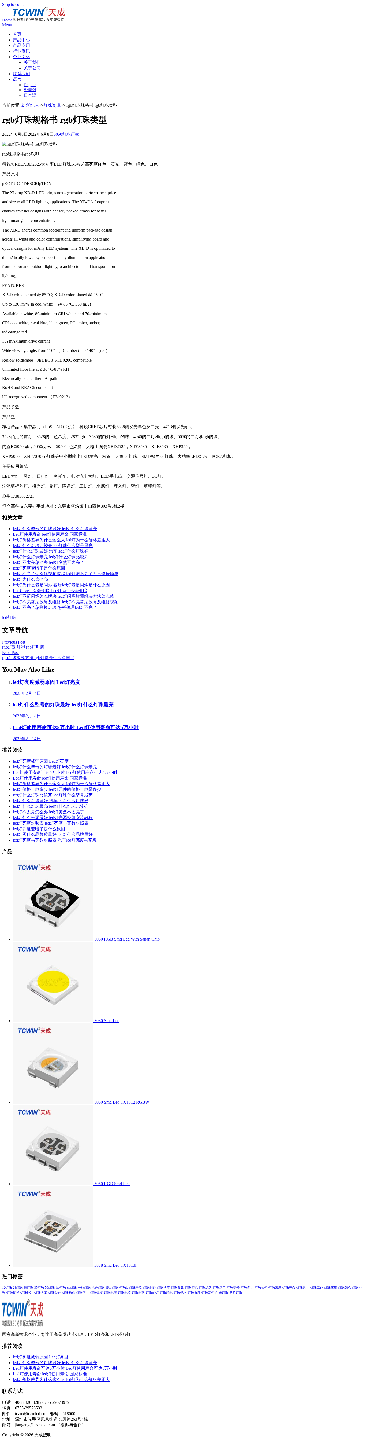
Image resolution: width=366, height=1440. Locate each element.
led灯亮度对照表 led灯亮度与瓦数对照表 (50, 823)
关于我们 (32, 62)
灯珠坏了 (219, 1288)
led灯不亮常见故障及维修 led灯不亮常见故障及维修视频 (65, 602)
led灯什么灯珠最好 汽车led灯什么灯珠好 (50, 551)
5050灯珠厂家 (66, 134)
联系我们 (21, 73)
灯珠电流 (124, 1293)
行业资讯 (21, 51)
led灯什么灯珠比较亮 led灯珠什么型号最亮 (53, 545)
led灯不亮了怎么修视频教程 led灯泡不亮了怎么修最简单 (65, 573)
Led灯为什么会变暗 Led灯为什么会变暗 (50, 590)
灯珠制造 (149, 1288)
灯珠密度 (274, 1288)
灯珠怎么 (344, 1288)
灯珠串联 (135, 1288)
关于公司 (32, 68)
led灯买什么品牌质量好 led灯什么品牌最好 (53, 834)
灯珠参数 (177, 1288)
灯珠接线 (12, 1293)
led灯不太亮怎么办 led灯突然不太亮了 (48, 562)
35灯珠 (39, 1288)
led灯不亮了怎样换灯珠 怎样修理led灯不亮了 (55, 607)
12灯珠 (7, 1288)
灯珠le (123, 1288)
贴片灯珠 (235, 1293)
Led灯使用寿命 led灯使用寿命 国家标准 (50, 534)
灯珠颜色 (207, 1293)
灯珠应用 (330, 1288)
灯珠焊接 (96, 1293)
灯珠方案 (40, 1293)
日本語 (30, 95)
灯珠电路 (138, 1293)
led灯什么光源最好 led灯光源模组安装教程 (53, 817)
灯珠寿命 (288, 1288)
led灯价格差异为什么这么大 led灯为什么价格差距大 (61, 540)
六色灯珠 (98, 1288)
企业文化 (21, 56)
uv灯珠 (72, 1288)
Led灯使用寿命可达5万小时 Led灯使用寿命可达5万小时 (65, 772)
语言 (17, 79)
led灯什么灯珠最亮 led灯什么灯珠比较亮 (50, 556)
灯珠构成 (68, 1293)
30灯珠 (28, 1288)
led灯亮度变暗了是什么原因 (39, 568)
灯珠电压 (110, 1293)
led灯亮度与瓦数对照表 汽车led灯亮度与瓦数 (55, 840)
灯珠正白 (82, 1293)
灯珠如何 (261, 1288)
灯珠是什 (54, 1293)
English (30, 84)
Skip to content (15, 4)
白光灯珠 (221, 1293)
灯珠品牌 (205, 1288)
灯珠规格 (180, 1293)
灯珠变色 (191, 1288)
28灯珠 (18, 1288)
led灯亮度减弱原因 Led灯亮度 (41, 761)
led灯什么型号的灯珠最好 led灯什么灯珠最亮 (55, 528)
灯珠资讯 (52, 105)
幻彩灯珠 (30, 105)
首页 (17, 34)
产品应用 (21, 45)
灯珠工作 (316, 1288)
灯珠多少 (247, 1288)
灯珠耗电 (166, 1293)
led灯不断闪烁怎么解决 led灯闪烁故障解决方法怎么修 (63, 596)
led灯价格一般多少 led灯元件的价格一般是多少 (57, 789)
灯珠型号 (233, 1288)
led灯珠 (9, 617)
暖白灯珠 (112, 1288)
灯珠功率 (163, 1288)
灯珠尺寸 (302, 1288)
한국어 (30, 89)
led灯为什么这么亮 (30, 579)
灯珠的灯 (152, 1293)
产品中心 (21, 40)
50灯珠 (50, 1288)
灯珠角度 (194, 1293)
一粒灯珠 (84, 1288)
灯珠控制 (26, 1293)
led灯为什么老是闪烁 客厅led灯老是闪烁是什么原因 (61, 585)
